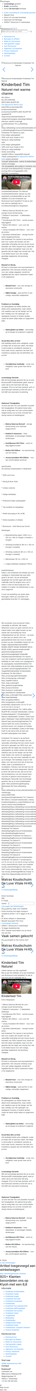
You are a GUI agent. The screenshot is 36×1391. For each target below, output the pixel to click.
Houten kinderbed (12, 1330)
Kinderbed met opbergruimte (17, 1306)
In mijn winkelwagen (7, 1263)
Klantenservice (9, 36)
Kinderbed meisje (12, 1294)
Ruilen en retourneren (12, 41)
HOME (4, 1363)
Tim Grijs (19, 105)
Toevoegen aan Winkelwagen (13, 906)
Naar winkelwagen (7, 1274)
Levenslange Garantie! (10, 923)
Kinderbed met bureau (14, 1311)
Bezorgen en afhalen (12, 39)
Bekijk (15, 890)
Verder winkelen (20, 1274)
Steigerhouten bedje (13, 1323)
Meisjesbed (10, 1318)
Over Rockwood (10, 46)
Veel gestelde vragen (12, 44)
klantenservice (12, 1363)
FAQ (19, 1363)
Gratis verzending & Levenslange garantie (20, 13)
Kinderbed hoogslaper (14, 1301)
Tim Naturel (6, 105)
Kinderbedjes (10, 1320)
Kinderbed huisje (12, 1325)
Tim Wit (13, 105)
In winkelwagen (7, 890)
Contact (7, 56)
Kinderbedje (10, 1303)
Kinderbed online (12, 1313)
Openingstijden (9, 53)
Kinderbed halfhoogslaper (15, 1308)
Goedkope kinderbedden (15, 1291)
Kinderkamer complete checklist (18, 1327)
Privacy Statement (11, 51)
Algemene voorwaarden (13, 48)
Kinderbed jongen (12, 1296)
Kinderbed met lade (13, 1299)
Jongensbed (10, 1315)
